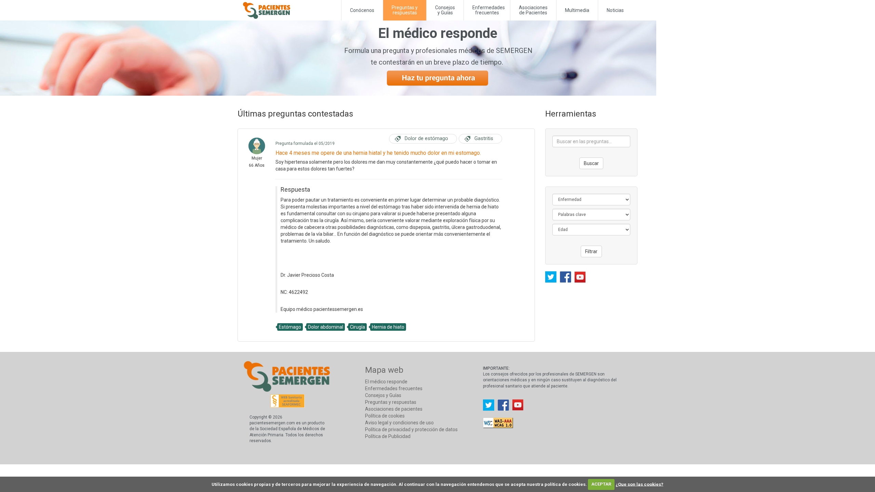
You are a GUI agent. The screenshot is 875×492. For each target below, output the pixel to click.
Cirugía (357, 327)
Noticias (615, 10)
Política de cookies (385, 416)
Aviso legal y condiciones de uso (399, 422)
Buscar (591, 163)
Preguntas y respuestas (390, 402)
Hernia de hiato (388, 327)
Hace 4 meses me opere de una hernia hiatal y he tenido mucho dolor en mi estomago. (378, 153)
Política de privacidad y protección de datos (411, 429)
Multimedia (577, 10)
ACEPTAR (601, 484)
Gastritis (483, 138)
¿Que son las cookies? (639, 484)
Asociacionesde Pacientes (533, 10)
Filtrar (591, 251)
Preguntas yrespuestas (405, 10)
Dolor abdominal (325, 327)
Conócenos (362, 10)
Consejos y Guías (445, 10)
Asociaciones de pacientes (393, 409)
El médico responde (386, 381)
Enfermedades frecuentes (393, 388)
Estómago (290, 327)
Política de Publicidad (387, 436)
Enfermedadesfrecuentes (488, 10)
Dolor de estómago (426, 138)
